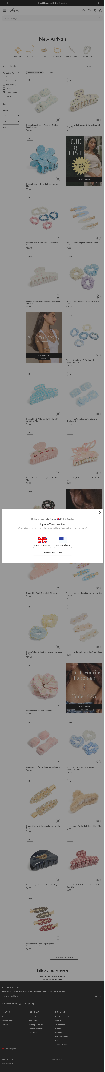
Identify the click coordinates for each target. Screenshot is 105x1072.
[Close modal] (100, 512)
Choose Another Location (52, 552)
